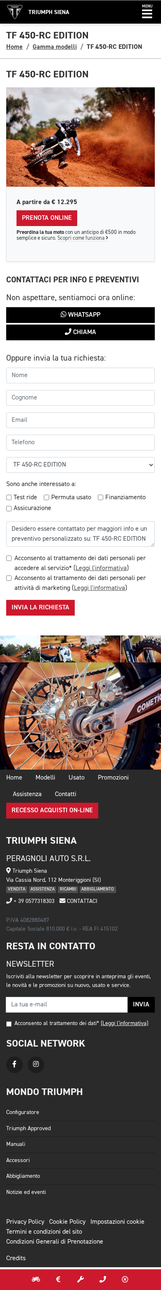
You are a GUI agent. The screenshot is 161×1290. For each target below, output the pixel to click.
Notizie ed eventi (26, 1192)
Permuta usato (71, 497)
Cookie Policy (67, 1222)
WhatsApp (83, 315)
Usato (77, 778)
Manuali (15, 1144)
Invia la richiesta (40, 607)
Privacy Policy (25, 1222)
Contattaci (81, 901)
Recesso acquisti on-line (52, 810)
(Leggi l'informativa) (124, 1023)
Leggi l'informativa (101, 568)
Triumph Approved (28, 1128)
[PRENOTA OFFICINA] (80, 1279)
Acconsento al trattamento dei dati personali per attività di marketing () (80, 583)
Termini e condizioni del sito (44, 1232)
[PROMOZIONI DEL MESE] (58, 1279)
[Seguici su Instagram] (36, 1065)
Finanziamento (125, 497)
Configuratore (22, 1112)
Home (14, 47)
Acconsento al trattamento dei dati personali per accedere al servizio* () (80, 563)
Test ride (25, 497)
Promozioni (113, 778)
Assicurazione (32, 508)
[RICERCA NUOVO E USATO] (36, 1279)
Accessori (18, 1160)
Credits (16, 1258)
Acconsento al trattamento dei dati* (56, 1023)
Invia (141, 1004)
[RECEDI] (125, 1279)
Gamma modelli (55, 47)
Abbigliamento (23, 1176)
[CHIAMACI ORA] (102, 1279)
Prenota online (47, 218)
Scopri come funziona (81, 238)
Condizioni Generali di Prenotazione (54, 1242)
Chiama (83, 332)
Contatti (65, 794)
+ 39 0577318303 (33, 901)
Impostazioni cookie (117, 1222)
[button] (147, 12)
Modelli (45, 778)
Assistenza (27, 794)
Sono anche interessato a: (41, 484)
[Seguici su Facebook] (14, 1065)
